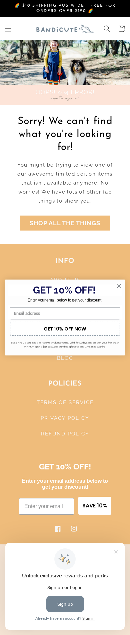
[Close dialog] (119, 286)
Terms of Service (65, 402)
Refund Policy (65, 434)
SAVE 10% (94, 505)
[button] (8, 28)
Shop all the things (65, 223)
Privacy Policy (65, 418)
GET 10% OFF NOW (65, 328)
